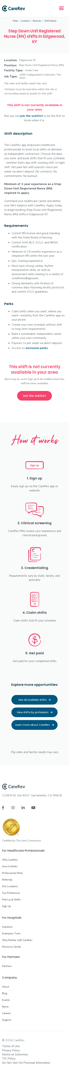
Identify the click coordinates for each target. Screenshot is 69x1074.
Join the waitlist (34, 396)
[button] (61, 8)
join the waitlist (31, 116)
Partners (7, 966)
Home (15, 21)
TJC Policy (8, 1058)
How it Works (9, 866)
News (5, 1006)
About (5, 987)
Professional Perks (12, 873)
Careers (6, 1013)
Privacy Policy (11, 1050)
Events (6, 1000)
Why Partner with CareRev (17, 940)
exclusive (37, 348)
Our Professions (11, 893)
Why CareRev (10, 860)
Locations (25, 21)
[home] (13, 8)
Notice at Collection (15, 1054)
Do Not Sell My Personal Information (26, 1063)
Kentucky (37, 21)
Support (6, 1020)
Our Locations (10, 886)
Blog (4, 993)
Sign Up (6, 906)
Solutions (7, 927)
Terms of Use (11, 1046)
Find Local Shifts (11, 899)
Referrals (7, 879)
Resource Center (11, 947)
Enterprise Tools (11, 933)
